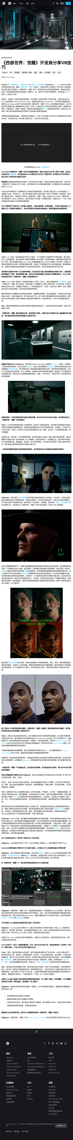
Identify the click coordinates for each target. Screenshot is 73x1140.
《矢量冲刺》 (24, 85)
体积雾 (50, 367)
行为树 (3, 918)
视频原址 (45, 167)
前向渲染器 (23, 498)
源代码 (40, 853)
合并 (62, 809)
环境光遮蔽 (25, 574)
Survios (57, 85)
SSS (40, 503)
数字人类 (45, 109)
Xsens (47, 750)
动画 (27, 856)
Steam (29, 1018)
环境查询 (11, 918)
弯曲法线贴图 (13, 663)
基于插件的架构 (13, 856)
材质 (25, 571)
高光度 (55, 828)
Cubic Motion (57, 743)
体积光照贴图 (13, 369)
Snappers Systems (62, 741)
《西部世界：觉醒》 (26, 87)
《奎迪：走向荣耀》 (38, 85)
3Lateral (4, 743)
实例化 (57, 809)
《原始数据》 (14, 85)
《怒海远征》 (63, 282)
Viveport (44, 1018)
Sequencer (26, 760)
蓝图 (32, 569)
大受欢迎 (13, 174)
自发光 (29, 367)
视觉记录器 (20, 918)
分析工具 (16, 797)
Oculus (36, 1018)
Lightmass (56, 364)
